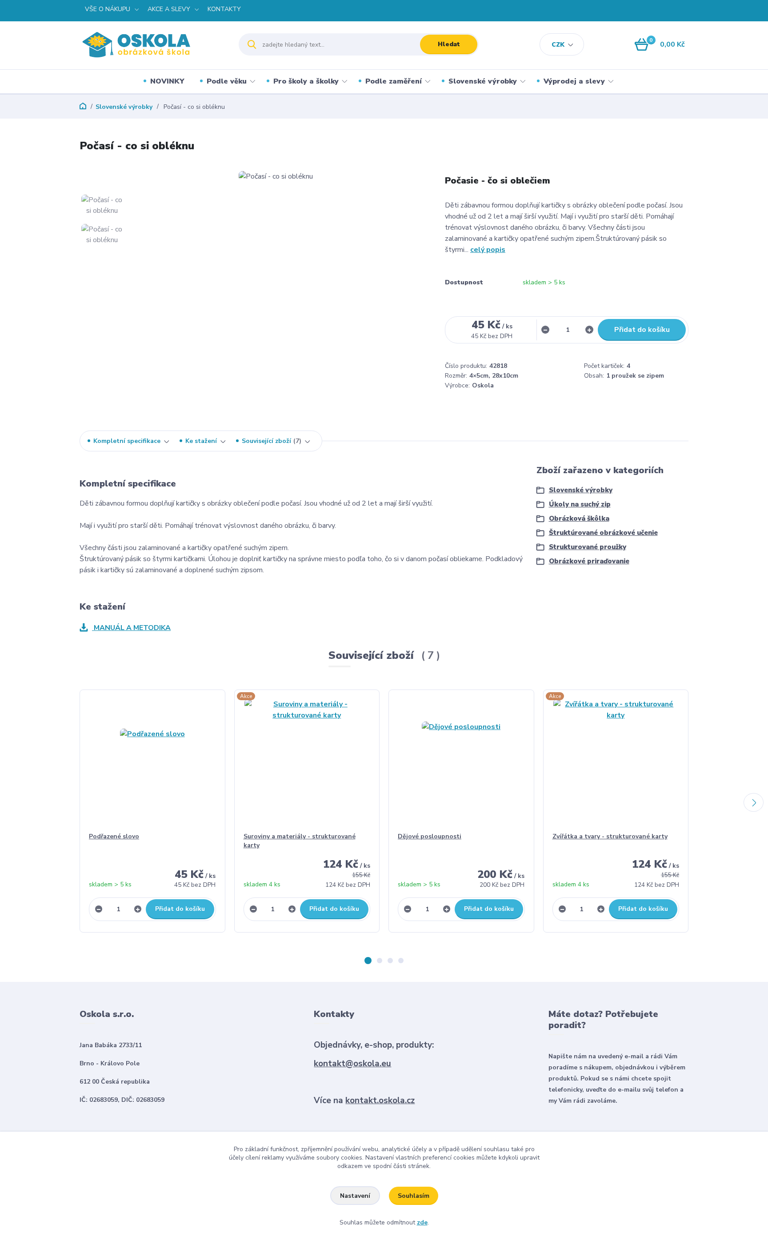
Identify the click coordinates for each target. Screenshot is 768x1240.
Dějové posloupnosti (429, 836)
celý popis (487, 250)
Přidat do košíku (642, 330)
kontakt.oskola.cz (380, 1100)
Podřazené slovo (114, 836)
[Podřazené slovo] (152, 761)
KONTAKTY (224, 9)
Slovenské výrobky (482, 81)
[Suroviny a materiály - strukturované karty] (307, 761)
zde (422, 1222)
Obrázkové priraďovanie (589, 561)
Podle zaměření (393, 81)
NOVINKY (167, 81)
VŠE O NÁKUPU (107, 9)
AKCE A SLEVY (169, 9)
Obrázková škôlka (579, 518)
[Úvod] (151, 44)
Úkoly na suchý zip (580, 504)
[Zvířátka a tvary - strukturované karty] (616, 761)
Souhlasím (413, 1196)
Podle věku (227, 81)
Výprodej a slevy (574, 81)
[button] (368, 960)
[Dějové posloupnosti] (461, 761)
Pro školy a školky (306, 81)
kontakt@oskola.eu (352, 1063)
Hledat (449, 44)
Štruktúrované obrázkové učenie (603, 532)
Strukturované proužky (587, 546)
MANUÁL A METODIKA (131, 628)
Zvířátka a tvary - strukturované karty (610, 836)
